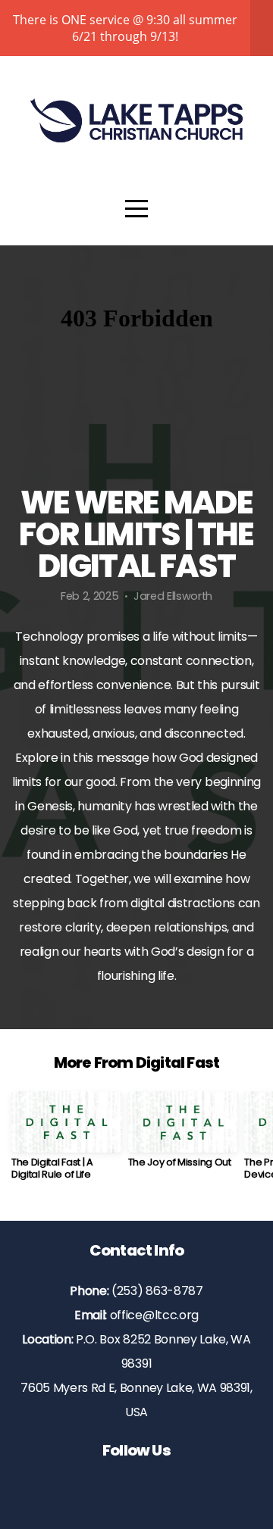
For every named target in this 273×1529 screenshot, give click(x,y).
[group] (66, 1141)
